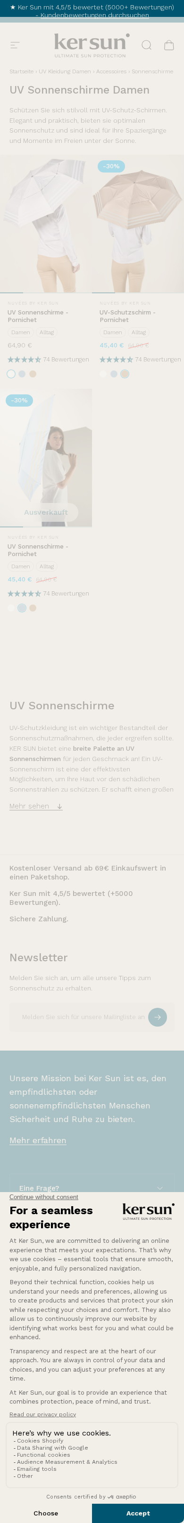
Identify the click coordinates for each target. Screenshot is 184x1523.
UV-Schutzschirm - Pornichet (128, 316)
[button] (25, 359)
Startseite (21, 71)
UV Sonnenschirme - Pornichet (38, 316)
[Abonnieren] (157, 1017)
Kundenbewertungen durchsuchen (95, 15)
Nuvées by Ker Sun (33, 303)
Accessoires (111, 71)
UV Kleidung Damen (65, 71)
